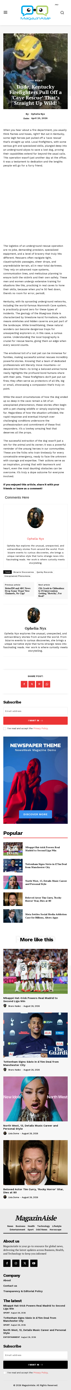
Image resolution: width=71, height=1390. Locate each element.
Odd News (35, 80)
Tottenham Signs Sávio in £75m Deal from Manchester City (46, 865)
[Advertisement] (35, 207)
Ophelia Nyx (38, 114)
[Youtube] (33, 1263)
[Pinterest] (39, 684)
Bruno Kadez (14, 1006)
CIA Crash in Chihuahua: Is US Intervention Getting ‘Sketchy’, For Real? (51, 592)
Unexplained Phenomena (17, 576)
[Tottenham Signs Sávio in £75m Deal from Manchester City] (13, 865)
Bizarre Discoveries (24, 572)
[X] (31, 684)
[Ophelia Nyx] (35, 615)
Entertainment (11, 1337)
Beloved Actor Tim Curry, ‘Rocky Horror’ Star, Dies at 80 (43, 899)
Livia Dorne (13, 1133)
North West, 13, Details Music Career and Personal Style (46, 882)
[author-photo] (5, 1006)
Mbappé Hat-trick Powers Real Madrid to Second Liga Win (42, 849)
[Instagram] (15, 1263)
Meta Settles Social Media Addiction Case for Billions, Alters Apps (46, 916)
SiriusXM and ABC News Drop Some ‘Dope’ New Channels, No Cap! (18, 591)
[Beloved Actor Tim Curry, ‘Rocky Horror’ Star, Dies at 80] (13, 899)
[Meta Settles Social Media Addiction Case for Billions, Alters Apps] (13, 916)
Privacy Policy (40, 728)
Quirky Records (45, 572)
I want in (33, 720)
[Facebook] (24, 684)
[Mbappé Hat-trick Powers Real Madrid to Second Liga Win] (13, 849)
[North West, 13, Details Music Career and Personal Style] (13, 882)
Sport (6, 1313)
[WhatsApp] (47, 684)
